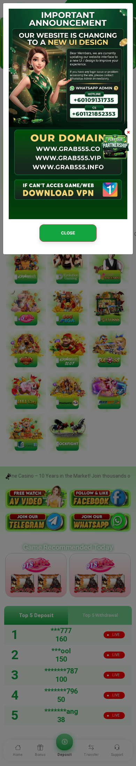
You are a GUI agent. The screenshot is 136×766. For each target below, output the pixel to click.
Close (68, 233)
